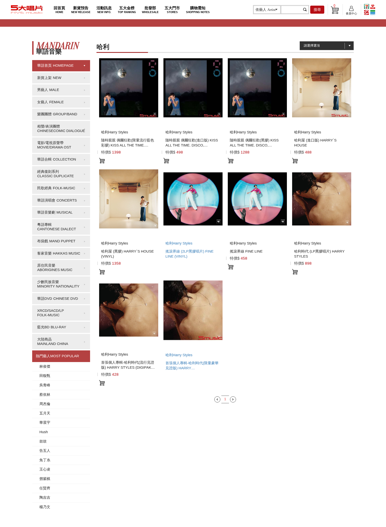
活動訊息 (104, 10)
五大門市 (172, 10)
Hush (43, 432)
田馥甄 (44, 376)
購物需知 (198, 10)
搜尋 (317, 10)
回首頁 (59, 10)
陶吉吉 (44, 497)
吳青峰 (44, 385)
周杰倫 (44, 404)
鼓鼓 (43, 441)
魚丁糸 (44, 460)
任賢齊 (44, 488)
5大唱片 (27, 9)
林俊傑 (44, 366)
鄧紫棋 (44, 479)
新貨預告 (80, 10)
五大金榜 (127, 10)
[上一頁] (217, 399)
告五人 (44, 451)
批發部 (150, 10)
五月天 (44, 413)
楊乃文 (44, 507)
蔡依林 (44, 395)
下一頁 (233, 399)
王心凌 (44, 469)
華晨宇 (44, 423)
